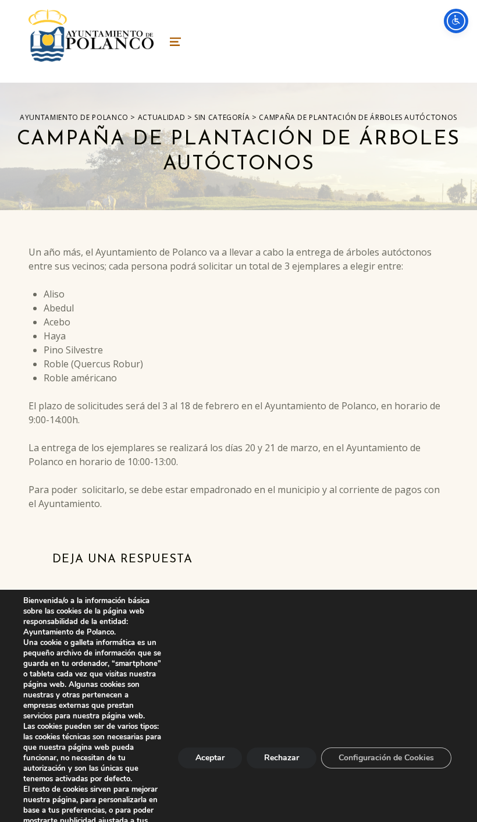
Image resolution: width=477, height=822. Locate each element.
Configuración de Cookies (386, 757)
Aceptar (210, 757)
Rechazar (281, 757)
